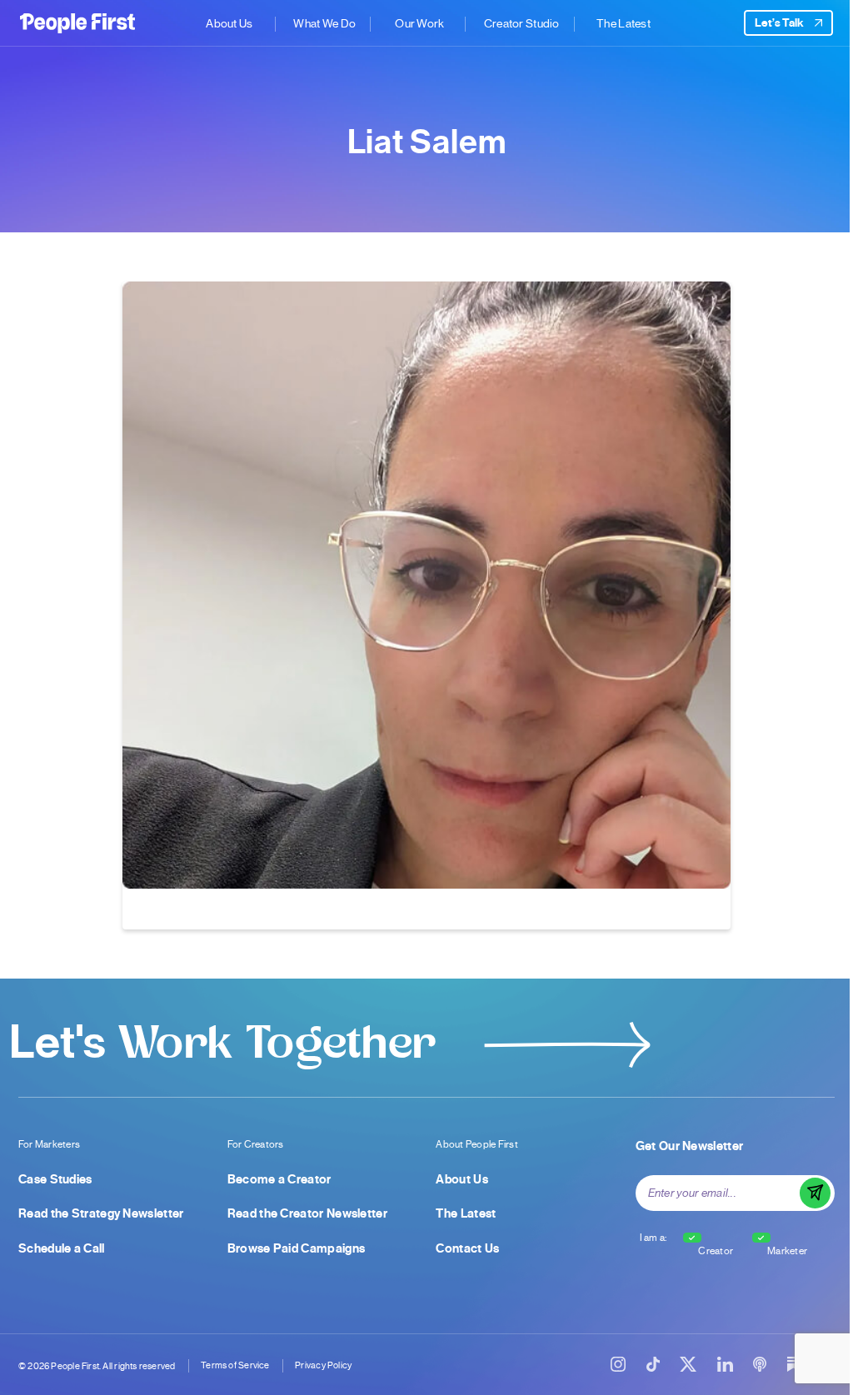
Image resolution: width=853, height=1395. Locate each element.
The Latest (623, 23)
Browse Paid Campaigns (296, 1248)
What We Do (324, 23)
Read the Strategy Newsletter (101, 1213)
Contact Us (467, 1248)
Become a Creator (279, 1179)
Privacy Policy (323, 1365)
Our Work (419, 23)
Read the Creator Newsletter (307, 1213)
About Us (229, 23)
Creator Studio (522, 23)
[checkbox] (692, 1238)
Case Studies (55, 1179)
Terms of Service (235, 1365)
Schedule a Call (61, 1248)
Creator (715, 1251)
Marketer (787, 1251)
